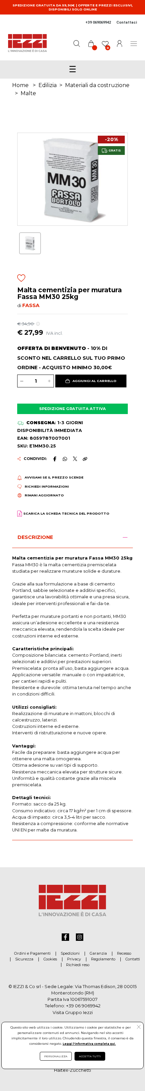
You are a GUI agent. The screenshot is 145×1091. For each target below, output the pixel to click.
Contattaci (126, 22)
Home (20, 85)
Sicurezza (24, 959)
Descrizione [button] (35, 537)
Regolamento (103, 959)
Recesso (124, 953)
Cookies (50, 959)
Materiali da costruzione (97, 85)
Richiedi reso (77, 964)
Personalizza (55, 1056)
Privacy (74, 959)
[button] (90, 381)
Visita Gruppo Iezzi (73, 1012)
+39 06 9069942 (83, 1005)
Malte (28, 93)
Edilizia (47, 85)
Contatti (132, 959)
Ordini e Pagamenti (32, 953)
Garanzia (98, 953)
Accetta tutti (90, 1056)
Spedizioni (70, 953)
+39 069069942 (98, 22)
